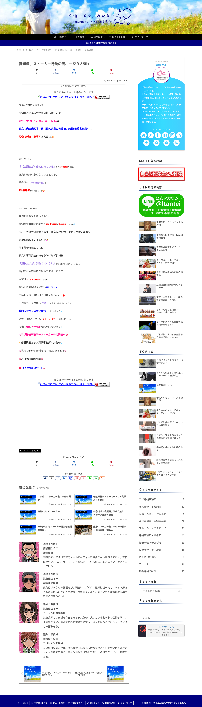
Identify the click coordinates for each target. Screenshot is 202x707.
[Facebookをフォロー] (58, 478)
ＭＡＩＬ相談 (58, 703)
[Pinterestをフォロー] (83, 478)
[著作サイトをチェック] (45, 478)
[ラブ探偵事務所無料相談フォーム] (161, 173)
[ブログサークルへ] (161, 631)
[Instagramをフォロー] (70, 478)
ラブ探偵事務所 (40, 703)
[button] (179, 591)
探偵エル (161, 65)
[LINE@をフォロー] (89, 478)
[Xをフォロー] (51, 478)
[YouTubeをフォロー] (77, 478)
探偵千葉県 (94, 703)
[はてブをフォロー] (64, 478)
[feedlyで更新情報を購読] (96, 478)
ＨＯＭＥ (24, 703)
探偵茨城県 (109, 703)
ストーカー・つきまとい (31, 451)
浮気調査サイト (77, 703)
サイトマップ (126, 703)
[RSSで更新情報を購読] (102, 478)
